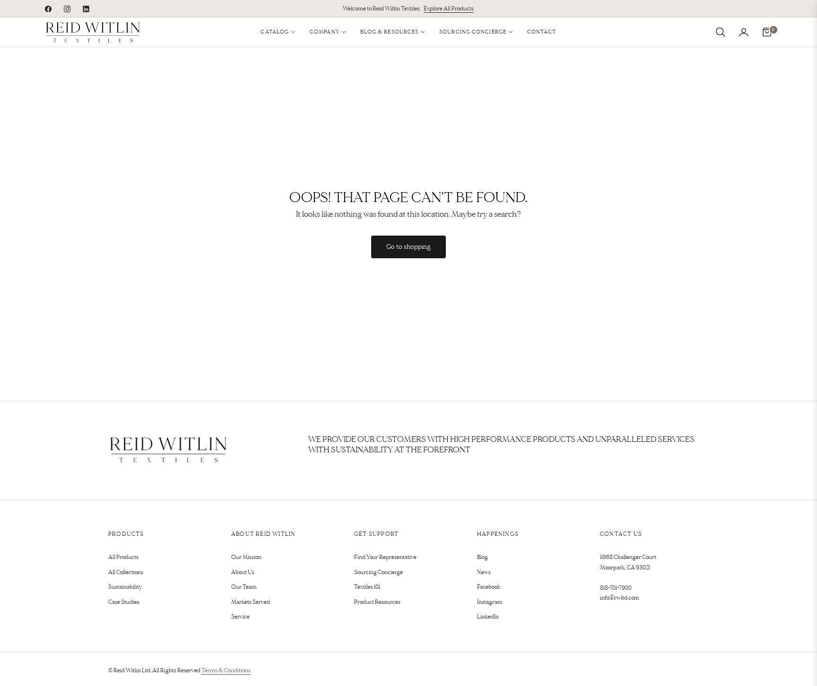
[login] (744, 32)
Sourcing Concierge (378, 572)
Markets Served (250, 602)
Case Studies (123, 602)
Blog (482, 557)
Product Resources (377, 602)
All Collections (125, 572)
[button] (720, 32)
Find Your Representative (385, 557)
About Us (242, 572)
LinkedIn (488, 616)
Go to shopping (408, 247)
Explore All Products (449, 8)
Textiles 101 (367, 587)
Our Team (244, 587)
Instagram (490, 602)
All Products (123, 557)
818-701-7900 (616, 588)
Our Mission (246, 557)
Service (240, 616)
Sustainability (125, 587)
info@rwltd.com (619, 597)
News (484, 572)
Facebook (489, 587)
